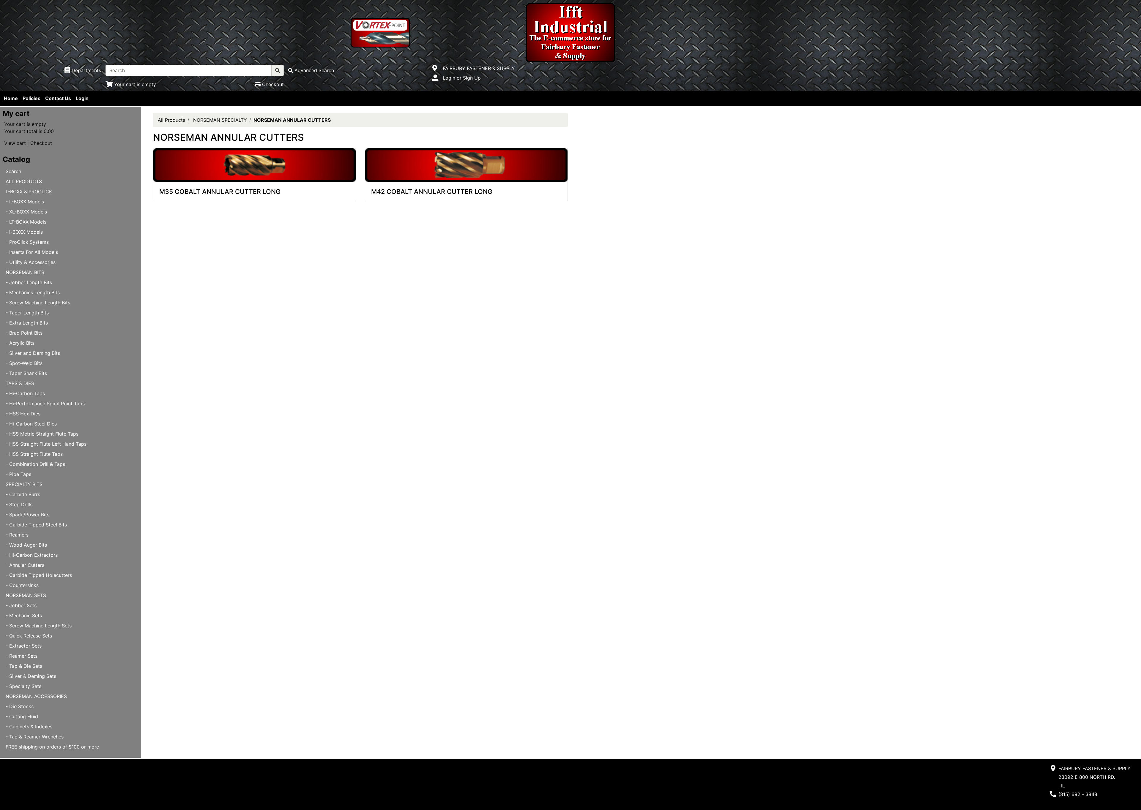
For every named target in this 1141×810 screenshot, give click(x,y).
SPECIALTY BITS (24, 484)
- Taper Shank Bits (26, 373)
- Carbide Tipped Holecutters (39, 575)
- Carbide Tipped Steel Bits (36, 525)
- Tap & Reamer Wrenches (35, 737)
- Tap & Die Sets (24, 666)
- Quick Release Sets (29, 636)
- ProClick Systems (27, 242)
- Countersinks (22, 585)
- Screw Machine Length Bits (38, 303)
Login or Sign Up (462, 78)
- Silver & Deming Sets (31, 676)
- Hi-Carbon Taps (25, 393)
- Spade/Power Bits (27, 515)
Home (11, 98)
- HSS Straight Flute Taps (34, 454)
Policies (31, 98)
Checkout (41, 143)
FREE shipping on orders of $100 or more (52, 747)
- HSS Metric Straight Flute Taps (42, 434)
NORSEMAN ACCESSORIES (36, 696)
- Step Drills (19, 504)
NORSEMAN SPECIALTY (220, 120)
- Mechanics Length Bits (33, 292)
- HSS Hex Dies (23, 414)
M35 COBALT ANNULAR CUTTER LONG (219, 191)
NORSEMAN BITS (25, 272)
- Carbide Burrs (23, 494)
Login (82, 98)
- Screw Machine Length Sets (39, 626)
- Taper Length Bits (27, 313)
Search (13, 171)
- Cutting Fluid (22, 716)
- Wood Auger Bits (26, 545)
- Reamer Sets (21, 656)
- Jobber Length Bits (29, 282)
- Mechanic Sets (24, 615)
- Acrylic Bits (20, 343)
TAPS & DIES (20, 383)
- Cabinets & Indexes (29, 727)
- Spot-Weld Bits (24, 363)
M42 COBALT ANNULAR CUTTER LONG (431, 191)
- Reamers (17, 535)
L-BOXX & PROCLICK (29, 191)
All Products (171, 120)
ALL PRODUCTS (24, 181)
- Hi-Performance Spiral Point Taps (45, 403)
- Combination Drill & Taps (35, 464)
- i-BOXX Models (24, 232)
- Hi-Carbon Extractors (32, 555)
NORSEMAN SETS (26, 595)
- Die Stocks (20, 706)
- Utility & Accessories (31, 262)
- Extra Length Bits (27, 323)
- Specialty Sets (23, 686)
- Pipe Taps (18, 474)
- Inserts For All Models (32, 252)
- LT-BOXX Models (26, 222)
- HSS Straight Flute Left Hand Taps (46, 444)
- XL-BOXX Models (26, 212)
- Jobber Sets (21, 605)
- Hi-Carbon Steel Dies (31, 424)
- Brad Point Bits (24, 333)
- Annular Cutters (25, 565)
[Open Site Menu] (435, 68)
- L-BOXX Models (25, 202)
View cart (15, 143)
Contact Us (58, 98)
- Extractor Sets (24, 646)
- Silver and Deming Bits (33, 353)
